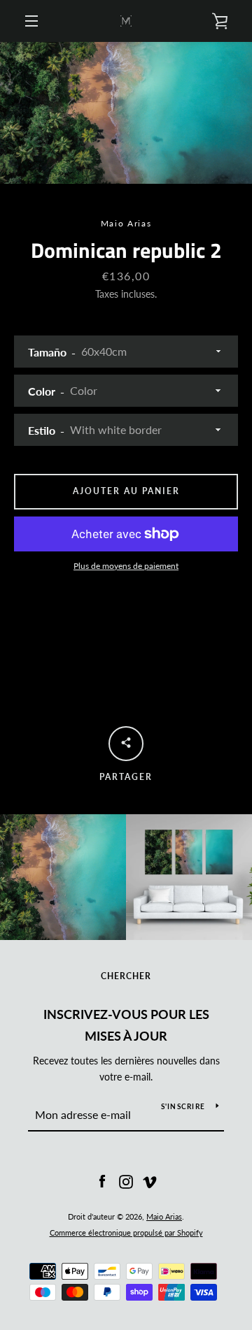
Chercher (126, 976)
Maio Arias (164, 1216)
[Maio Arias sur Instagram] (126, 1181)
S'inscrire (183, 1106)
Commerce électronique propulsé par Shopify (126, 1232)
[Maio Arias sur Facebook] (102, 1181)
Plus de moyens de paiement (126, 566)
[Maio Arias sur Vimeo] (150, 1181)
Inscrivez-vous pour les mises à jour (126, 1024)
